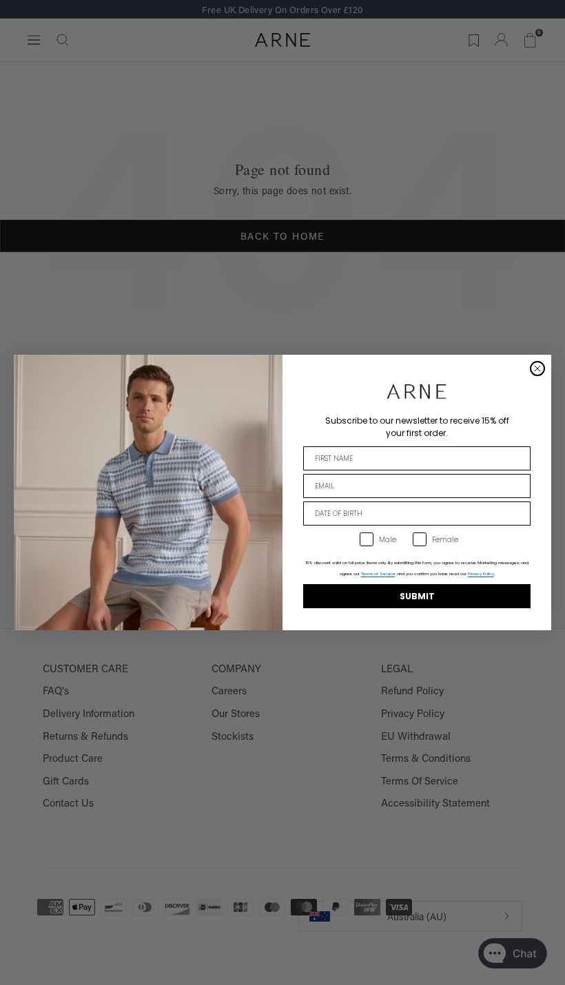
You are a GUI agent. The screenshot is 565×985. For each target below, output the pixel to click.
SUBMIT (417, 596)
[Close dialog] (537, 368)
